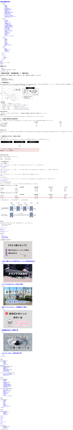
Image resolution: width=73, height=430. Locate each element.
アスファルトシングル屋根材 (9, 15)
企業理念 (6, 40)
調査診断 (6, 10)
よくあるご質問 (7, 51)
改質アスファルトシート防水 (9, 30)
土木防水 (6, 7)
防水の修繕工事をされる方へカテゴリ (8, 366)
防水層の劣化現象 (7, 11)
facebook (1, 231)
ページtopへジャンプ (3, 356)
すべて (3, 235)
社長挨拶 (6, 39)
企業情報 (5, 38)
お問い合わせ (5, 57)
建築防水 (4, 361)
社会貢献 (4, 405)
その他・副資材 (7, 33)
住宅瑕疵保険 (7, 20)
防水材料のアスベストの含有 (7, 386)
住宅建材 (6, 6)
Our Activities (5, 427)
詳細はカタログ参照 (26, 109)
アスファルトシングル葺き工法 (9, 35)
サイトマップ (2, 424)
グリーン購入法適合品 (8, 24)
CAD (5, 22)
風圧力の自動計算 (7, 27)
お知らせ (1, 420)
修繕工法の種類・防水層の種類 (9, 12)
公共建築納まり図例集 (6, 382)
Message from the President (6, 426)
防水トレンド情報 (4, 236)
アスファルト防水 (7, 29)
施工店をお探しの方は (6, 371)
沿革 (5, 42)
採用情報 (5, 48)
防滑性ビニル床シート (6, 375)
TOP (2, 68)
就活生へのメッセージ (8, 49)
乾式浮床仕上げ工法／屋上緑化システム (10, 16)
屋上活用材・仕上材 (7, 32)
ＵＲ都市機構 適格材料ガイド (9, 25)
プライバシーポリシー (3, 421)
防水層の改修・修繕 (6, 367)
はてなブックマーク (5, 231)
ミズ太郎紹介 (2, 407)
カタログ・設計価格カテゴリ (9, 388)
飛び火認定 (6, 21)
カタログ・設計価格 (7, 28)
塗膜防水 (6, 31)
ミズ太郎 (4, 45)
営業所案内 (6, 43)
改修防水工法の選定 (6, 370)
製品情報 (2, 359)
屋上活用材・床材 (7, 8)
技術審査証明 (7, 23)
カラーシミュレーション (7, 14)
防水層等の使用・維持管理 (8, 26)
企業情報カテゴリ (5, 399)
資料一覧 (2, 377)
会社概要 (6, 41)
